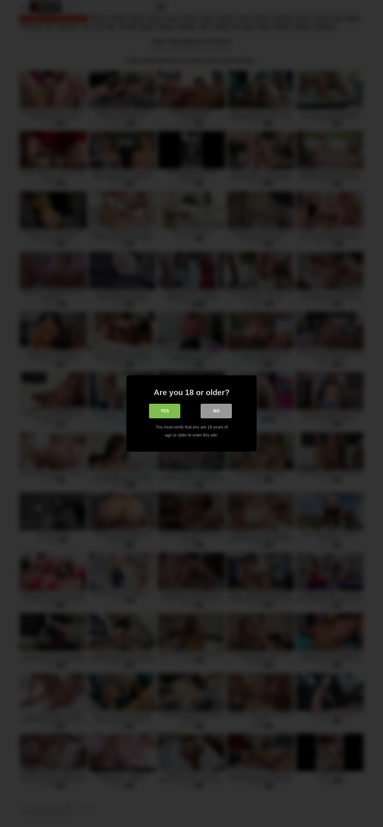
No (216, 411)
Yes (164, 411)
